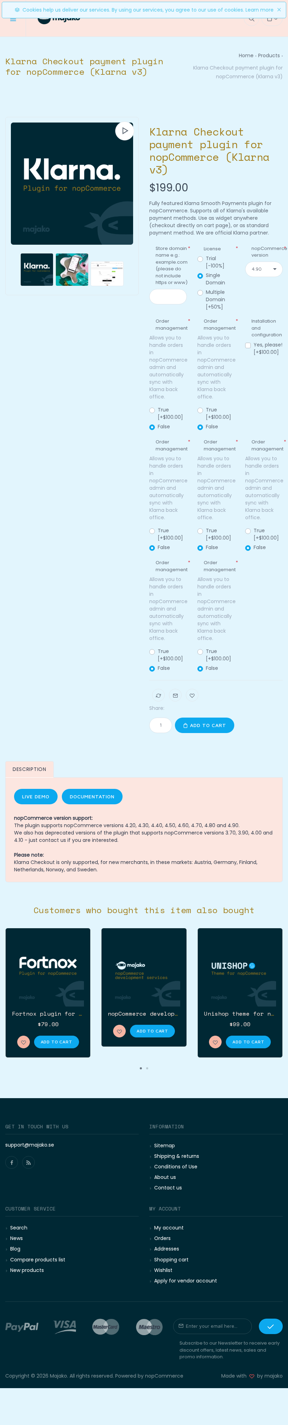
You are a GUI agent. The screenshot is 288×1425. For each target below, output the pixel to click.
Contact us (168, 1187)
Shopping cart (171, 1259)
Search (18, 1227)
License (212, 248)
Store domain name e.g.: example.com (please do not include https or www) (172, 265)
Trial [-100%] (215, 262)
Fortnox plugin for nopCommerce (64, 1013)
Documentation (92, 796)
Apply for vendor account (185, 1280)
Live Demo (36, 796)
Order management (172, 324)
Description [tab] (29, 769)
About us (165, 1177)
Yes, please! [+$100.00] (268, 348)
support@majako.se (29, 1144)
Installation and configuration (266, 328)
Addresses (166, 1248)
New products (27, 1270)
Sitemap (164, 1145)
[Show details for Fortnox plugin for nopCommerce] (48, 971)
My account (169, 1227)
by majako (268, 1375)
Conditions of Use (175, 1166)
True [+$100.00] (170, 413)
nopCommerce (164, 1375)
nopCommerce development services (164, 1013)
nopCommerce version (269, 252)
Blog (15, 1248)
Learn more (260, 9)
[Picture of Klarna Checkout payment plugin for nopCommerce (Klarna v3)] (72, 184)
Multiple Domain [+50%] (215, 299)
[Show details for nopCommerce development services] (144, 971)
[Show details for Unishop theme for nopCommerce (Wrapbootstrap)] (240, 971)
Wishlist (163, 1270)
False (164, 426)
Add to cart (207, 725)
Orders (162, 1238)
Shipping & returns (176, 1156)
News (16, 1238)
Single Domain (215, 279)
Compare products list (37, 1259)
